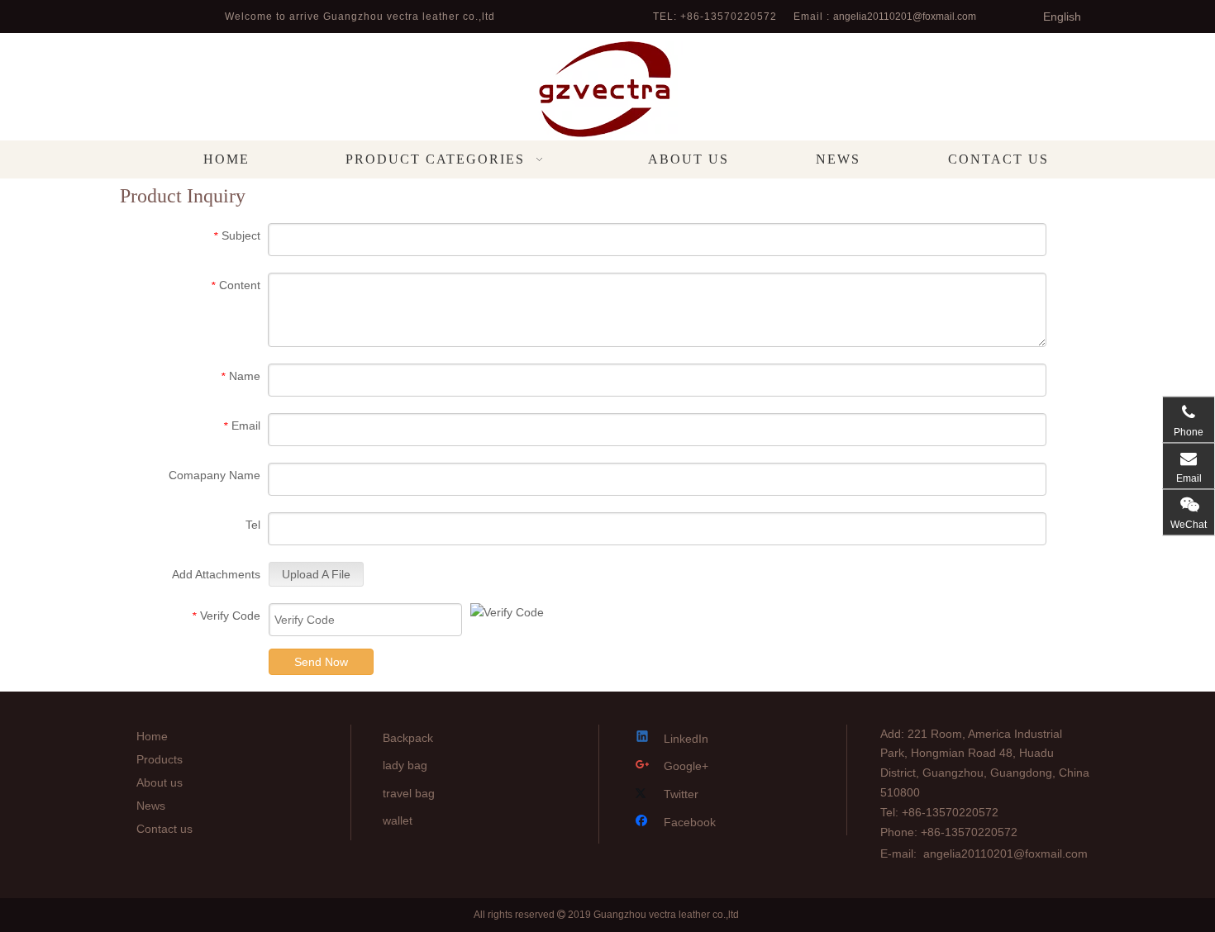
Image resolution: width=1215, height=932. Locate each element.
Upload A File (316, 574)
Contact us (164, 828)
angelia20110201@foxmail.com (904, 16)
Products (159, 759)
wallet (397, 820)
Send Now (321, 661)
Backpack (408, 737)
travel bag (409, 793)
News (150, 805)
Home (152, 736)
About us (159, 782)
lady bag (405, 765)
